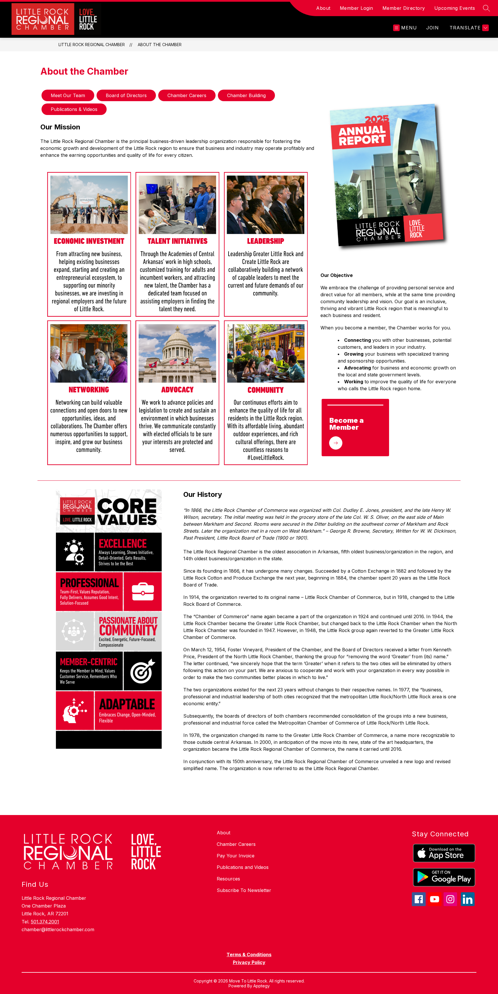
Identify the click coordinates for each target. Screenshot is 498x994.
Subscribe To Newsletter (244, 890)
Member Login (356, 8)
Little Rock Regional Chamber (92, 44)
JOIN (432, 28)
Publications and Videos (243, 867)
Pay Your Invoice (235, 856)
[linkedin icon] (468, 904)
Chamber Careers (236, 844)
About (323, 8)
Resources (228, 879)
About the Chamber (160, 44)
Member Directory (403, 8)
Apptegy (261, 985)
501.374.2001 (45, 922)
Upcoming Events (454, 8)
